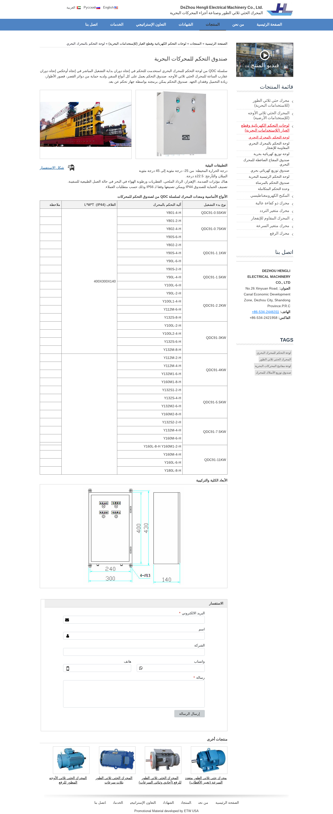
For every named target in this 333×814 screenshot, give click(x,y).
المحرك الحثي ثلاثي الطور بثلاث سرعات (114, 780)
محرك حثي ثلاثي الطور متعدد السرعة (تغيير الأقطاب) (206, 780)
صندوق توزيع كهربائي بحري (270, 170)
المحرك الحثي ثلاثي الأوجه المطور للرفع (68, 780)
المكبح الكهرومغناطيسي (269, 195)
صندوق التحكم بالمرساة (272, 183)
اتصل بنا (284, 252)
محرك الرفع (279, 233)
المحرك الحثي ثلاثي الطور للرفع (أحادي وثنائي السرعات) (160, 780)
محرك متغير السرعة (272, 226)
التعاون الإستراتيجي (143, 802)
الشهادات (168, 802)
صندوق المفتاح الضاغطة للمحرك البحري (266, 162)
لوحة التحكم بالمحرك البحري (269, 137)
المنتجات (196, 43)
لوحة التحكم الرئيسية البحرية (269, 176)
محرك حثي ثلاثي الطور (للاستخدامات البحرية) (271, 102)
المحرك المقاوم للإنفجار (270, 218)
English (108, 7)
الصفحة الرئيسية (216, 43)
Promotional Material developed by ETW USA (166, 811)
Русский (90, 7)
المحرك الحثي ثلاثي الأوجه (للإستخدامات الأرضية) (268, 115)
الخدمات (118, 802)
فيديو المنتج (265, 65)
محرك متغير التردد (274, 211)
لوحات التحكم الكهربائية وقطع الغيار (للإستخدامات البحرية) (147, 43)
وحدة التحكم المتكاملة (273, 189)
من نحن (203, 802)
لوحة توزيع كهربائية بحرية (271, 154)
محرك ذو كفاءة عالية (272, 203)
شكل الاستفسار (52, 168)
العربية (71, 7)
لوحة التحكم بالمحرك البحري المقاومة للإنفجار (269, 145)
